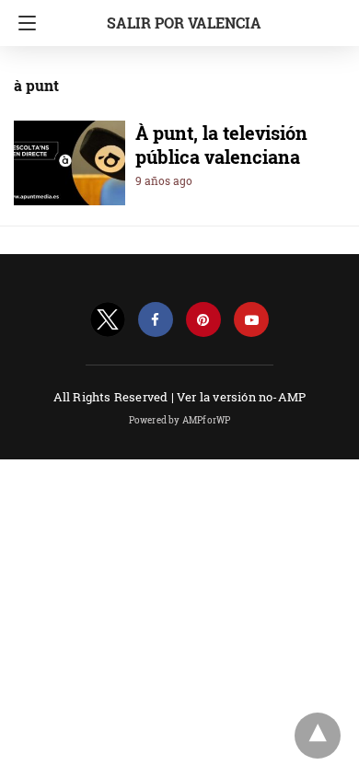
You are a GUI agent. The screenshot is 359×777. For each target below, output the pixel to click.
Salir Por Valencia (184, 22)
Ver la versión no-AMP (241, 396)
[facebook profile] (155, 320)
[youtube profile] (251, 320)
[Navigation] (22, 23)
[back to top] (318, 736)
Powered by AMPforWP (180, 420)
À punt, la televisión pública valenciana (221, 144)
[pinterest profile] (203, 320)
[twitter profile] (107, 320)
